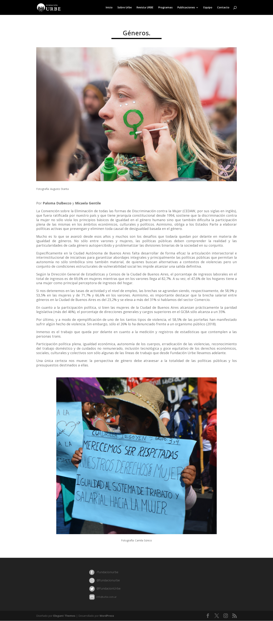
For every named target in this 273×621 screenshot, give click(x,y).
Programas (165, 7)
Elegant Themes (64, 615)
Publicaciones (186, 7)
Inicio (109, 7)
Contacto (223, 7)
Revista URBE (144, 7)
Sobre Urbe (124, 7)
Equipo (207, 7)
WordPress (107, 615)
